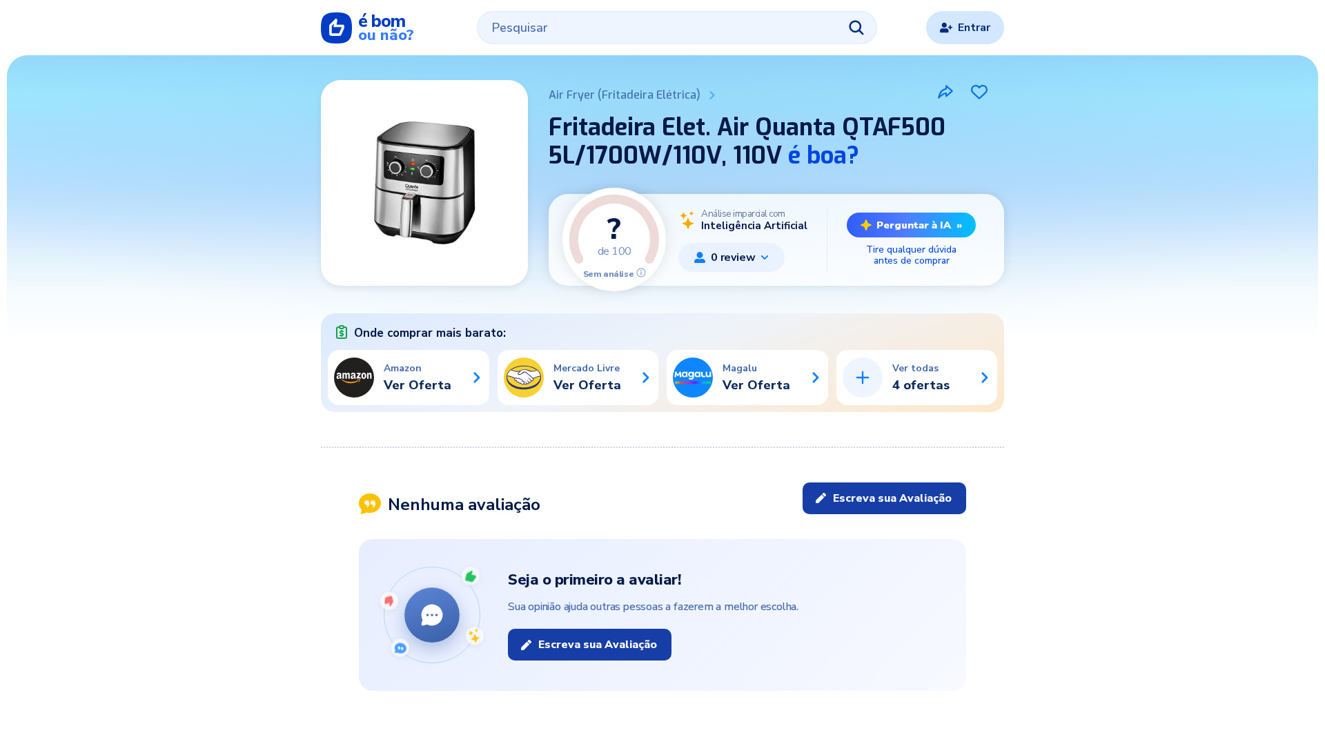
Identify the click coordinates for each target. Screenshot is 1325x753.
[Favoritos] (979, 92)
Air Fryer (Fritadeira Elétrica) (624, 94)
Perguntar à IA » (919, 225)
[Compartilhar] (945, 92)
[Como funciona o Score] (641, 272)
